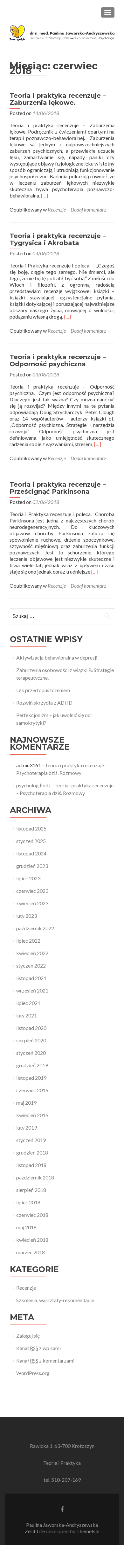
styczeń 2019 (31, 1140)
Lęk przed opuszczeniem (43, 690)
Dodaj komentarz (88, 209)
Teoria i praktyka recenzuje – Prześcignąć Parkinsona (58, 488)
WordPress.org (33, 1373)
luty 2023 (26, 916)
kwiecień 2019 (32, 1115)
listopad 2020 (31, 1028)
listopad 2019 (31, 1078)
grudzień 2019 (32, 1065)
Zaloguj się (28, 1336)
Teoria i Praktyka (62, 1463)
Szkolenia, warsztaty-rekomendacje (55, 1300)
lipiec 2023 (28, 878)
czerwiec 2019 (32, 1090)
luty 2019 (26, 1127)
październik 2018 (35, 1177)
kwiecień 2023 (32, 903)
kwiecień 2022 (32, 953)
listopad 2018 (31, 1165)
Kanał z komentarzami (45, 1360)
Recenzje (57, 209)
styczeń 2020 (31, 1053)
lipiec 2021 (28, 1003)
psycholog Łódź (33, 785)
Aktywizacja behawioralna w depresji (56, 657)
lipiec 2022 (28, 941)
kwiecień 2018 (32, 1240)
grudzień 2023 (32, 866)
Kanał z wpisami (38, 1348)
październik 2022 (35, 928)
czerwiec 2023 (32, 891)
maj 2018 (26, 1227)
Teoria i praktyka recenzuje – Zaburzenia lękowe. (58, 99)
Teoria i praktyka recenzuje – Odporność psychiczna (58, 360)
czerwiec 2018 (32, 1215)
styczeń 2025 (31, 841)
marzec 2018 (30, 1252)
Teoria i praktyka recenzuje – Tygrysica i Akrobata (58, 239)
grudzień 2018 (32, 1152)
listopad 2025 (31, 828)
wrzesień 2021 (32, 990)
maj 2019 (26, 1103)
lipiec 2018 (28, 1202)
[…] (44, 195)
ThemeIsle (87, 1531)
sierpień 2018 (31, 1190)
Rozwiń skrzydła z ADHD (44, 702)
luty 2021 (26, 1015)
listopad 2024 (31, 853)
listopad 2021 (31, 978)
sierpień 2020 (31, 1040)
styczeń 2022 (31, 965)
